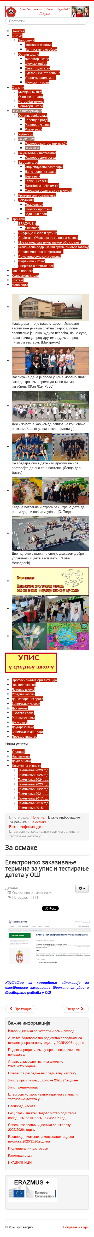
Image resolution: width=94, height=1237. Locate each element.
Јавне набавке (22, 270)
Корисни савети (36, 181)
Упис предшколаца (23, 1087)
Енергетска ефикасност (36, 265)
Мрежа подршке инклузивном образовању (49, 242)
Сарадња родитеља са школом (48, 190)
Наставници (21, 756)
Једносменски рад (25, 275)
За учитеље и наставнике (37, 153)
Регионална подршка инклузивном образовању (53, 247)
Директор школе (37, 58)
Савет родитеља (37, 68)
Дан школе (20, 708)
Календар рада (36, 119)
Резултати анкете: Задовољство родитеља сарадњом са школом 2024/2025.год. (42, 1115)
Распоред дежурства (40, 157)
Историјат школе (31, 101)
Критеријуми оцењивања (37, 195)
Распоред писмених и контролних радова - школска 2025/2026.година (42, 1139)
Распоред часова (37, 124)
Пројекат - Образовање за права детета (48, 237)
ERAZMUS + (27, 223)
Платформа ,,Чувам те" (42, 185)
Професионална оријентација (40, 251)
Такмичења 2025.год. (33, 774)
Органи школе (28, 54)
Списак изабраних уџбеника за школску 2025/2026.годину (39, 1127)
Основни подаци (30, 96)
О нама (17, 35)
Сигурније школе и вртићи (37, 232)
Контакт (18, 280)
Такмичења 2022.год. (33, 788)
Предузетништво (24, 736)
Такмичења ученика (26, 765)
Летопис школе (23, 689)
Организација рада (32, 115)
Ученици (18, 751)
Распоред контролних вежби (46, 143)
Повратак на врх (76, 1226)
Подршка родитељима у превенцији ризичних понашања (44, 1052)
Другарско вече (23, 727)
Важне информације (27, 111)
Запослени (26, 40)
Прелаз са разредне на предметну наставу (42, 1072)
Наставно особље (38, 44)
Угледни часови (23, 694)
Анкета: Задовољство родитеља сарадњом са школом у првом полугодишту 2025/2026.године (46, 1040)
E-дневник (32, 176)
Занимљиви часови (26, 703)
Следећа (73, 1008)
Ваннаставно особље (41, 49)
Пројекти (18, 219)
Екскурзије (19, 722)
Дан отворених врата (40, 171)
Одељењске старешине (42, 72)
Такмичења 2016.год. (33, 803)
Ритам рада (33, 129)
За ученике (26, 139)
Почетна (18, 31)
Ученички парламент (40, 77)
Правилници (34, 204)
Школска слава (23, 713)
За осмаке (32, 148)
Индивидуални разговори (44, 166)
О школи (18, 87)
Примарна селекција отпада (39, 256)
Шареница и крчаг (31, 261)
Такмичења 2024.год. (33, 779)
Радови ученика (23, 717)
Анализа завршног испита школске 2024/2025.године (35, 1063)
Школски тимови (37, 82)
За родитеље (28, 162)
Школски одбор (36, 63)
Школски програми (38, 209)
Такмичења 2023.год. (33, 784)
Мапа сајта (20, 284)
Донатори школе (30, 106)
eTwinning (32, 228)
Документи (26, 200)
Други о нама (21, 761)
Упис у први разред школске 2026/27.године (43, 1080)
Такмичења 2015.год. (33, 807)
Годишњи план (36, 213)
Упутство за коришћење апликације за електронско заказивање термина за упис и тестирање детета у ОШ (47, 988)
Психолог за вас (24, 684)
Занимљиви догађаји (27, 731)
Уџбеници (25, 134)
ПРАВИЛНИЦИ (20, 1162)
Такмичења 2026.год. (33, 770)
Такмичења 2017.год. (33, 798)
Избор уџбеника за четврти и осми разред (41, 1030)
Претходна (23, 1008)
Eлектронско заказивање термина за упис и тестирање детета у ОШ (43, 1096)
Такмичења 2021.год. (33, 793)
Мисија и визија (30, 92)
